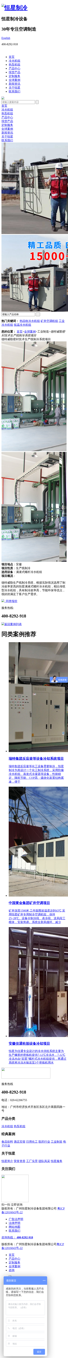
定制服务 (14, 76)
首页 (12, 56)
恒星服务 (56, 1161)
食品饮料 (7, 1141)
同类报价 (10, 601)
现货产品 (14, 72)
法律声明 (14, 1223)
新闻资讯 (14, 83)
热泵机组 (14, 64)
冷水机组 (14, 60)
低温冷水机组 (22, 324)
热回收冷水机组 (30, 320)
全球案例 (14, 79)
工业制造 (56, 1141)
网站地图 (14, 1226)
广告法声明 (16, 1219)
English (5, 38)
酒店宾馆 (19, 1141)
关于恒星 (14, 87)
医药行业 (44, 1141)
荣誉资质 (19, 1161)
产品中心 (14, 68)
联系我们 (14, 91)
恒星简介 (7, 1161)
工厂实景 (32, 1161)
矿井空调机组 (49, 320)
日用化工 (32, 1141)
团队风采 (44, 1161)
